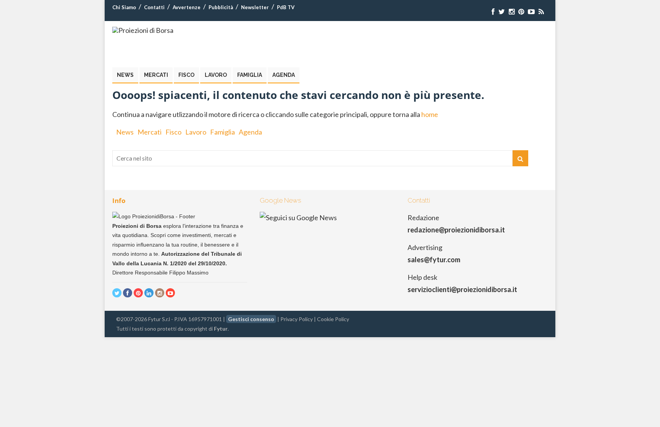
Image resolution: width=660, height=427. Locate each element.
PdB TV (285, 7)
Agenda (283, 75)
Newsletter (255, 7)
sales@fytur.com (434, 259)
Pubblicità (221, 7)
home (429, 114)
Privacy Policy (296, 319)
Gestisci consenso (251, 319)
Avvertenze (187, 7)
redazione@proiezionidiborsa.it (456, 230)
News (125, 75)
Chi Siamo (124, 7)
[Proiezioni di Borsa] (142, 30)
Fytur (221, 328)
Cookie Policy (333, 319)
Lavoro (216, 75)
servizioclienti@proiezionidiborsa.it (462, 289)
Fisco (186, 75)
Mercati (156, 75)
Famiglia (249, 75)
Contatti (154, 7)
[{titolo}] (493, 11)
